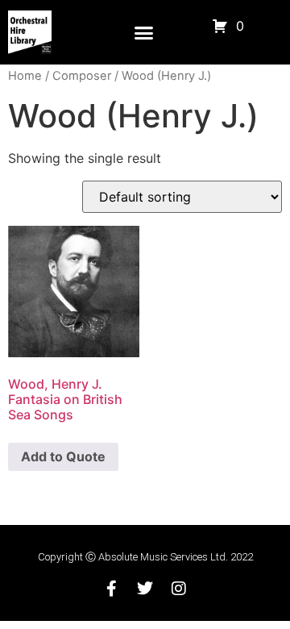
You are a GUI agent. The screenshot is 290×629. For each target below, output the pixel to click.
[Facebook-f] (111, 589)
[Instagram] (179, 589)
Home (25, 76)
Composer (81, 76)
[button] (143, 32)
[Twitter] (145, 589)
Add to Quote (63, 456)
